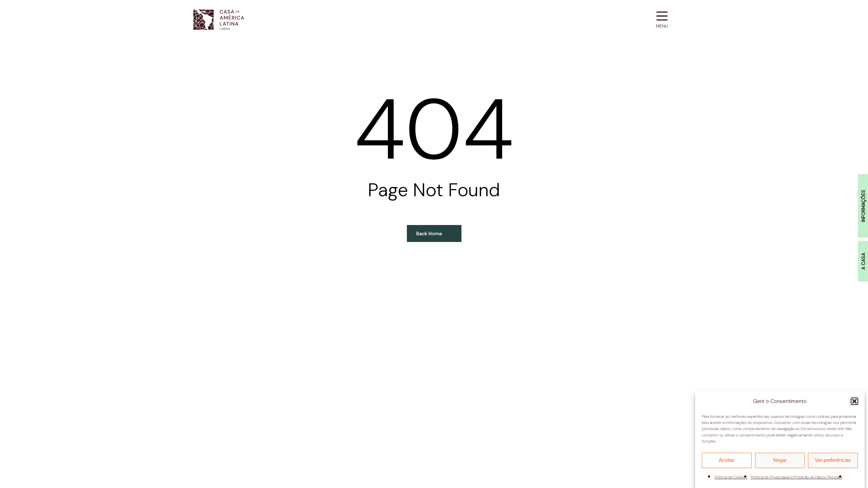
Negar (780, 460)
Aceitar (726, 460)
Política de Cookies (730, 477)
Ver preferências (833, 460)
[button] (854, 401)
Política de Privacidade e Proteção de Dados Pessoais (796, 477)
